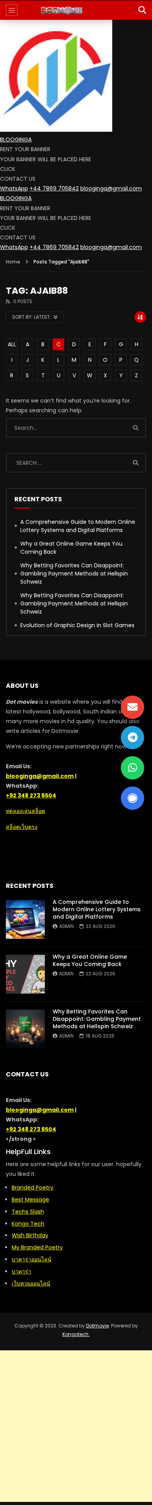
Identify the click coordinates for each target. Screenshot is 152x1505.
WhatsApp (14, 188)
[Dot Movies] (76, 10)
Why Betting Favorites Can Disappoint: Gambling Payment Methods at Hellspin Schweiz (74, 574)
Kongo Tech (28, 1224)
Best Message (30, 1199)
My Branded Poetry (37, 1247)
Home (13, 261)
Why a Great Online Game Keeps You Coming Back (71, 548)
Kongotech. (76, 1334)
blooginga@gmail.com (111, 188)
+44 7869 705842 (54, 188)
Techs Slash (28, 1212)
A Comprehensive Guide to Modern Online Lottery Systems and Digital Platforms (77, 526)
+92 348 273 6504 (31, 795)
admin (66, 926)
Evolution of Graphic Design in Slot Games (77, 625)
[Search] (142, 10)
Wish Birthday (30, 1235)
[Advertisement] (76, 1426)
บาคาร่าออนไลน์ (31, 1259)
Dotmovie (97, 1325)
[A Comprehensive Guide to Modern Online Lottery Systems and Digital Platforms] (25, 919)
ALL (12, 344)
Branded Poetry (32, 1187)
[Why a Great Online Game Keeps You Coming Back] (25, 974)
